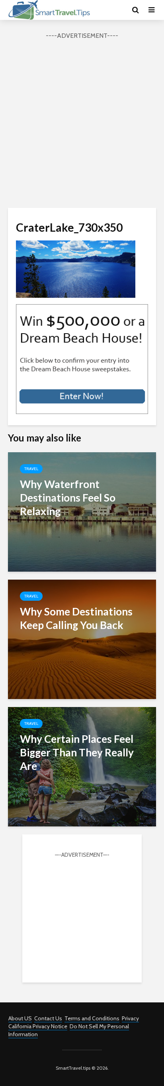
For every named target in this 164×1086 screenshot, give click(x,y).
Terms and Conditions (91, 1018)
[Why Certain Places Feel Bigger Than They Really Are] (82, 766)
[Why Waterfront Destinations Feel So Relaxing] (82, 511)
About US (20, 1018)
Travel (31, 468)
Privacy (130, 1018)
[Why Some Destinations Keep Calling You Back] (82, 639)
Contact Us (48, 1018)
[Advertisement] (82, 123)
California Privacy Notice (37, 1026)
